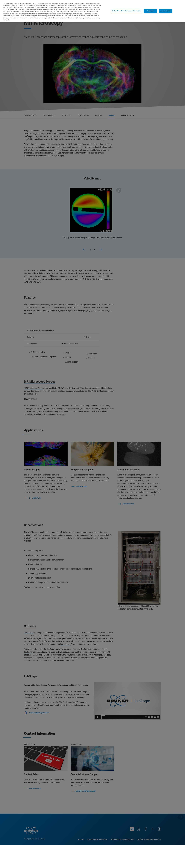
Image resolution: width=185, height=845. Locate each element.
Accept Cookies (166, 11)
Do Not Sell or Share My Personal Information (126, 11)
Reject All (150, 11)
